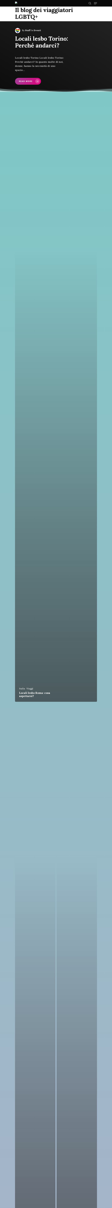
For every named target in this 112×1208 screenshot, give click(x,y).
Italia (22, 688)
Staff (27, 30)
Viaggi (29, 688)
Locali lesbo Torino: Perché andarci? (41, 42)
